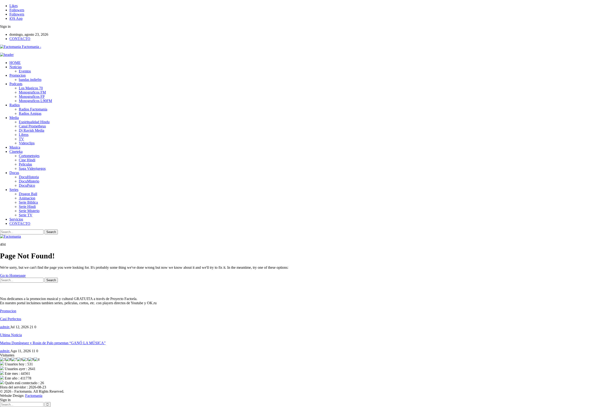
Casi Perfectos (10, 319)
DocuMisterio (29, 181)
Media (14, 118)
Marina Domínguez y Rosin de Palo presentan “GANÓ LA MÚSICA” (53, 343)
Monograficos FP (32, 97)
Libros (23, 135)
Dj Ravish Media (31, 130)
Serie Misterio (29, 211)
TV (21, 139)
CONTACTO (19, 39)
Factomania (33, 396)
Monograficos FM (32, 92)
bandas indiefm (30, 80)
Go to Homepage (13, 275)
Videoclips (27, 143)
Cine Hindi (27, 160)
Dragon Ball (28, 194)
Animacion (27, 198)
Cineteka (16, 152)
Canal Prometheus (32, 126)
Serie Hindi (27, 207)
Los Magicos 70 (31, 88)
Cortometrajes (29, 156)
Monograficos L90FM (35, 101)
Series (13, 190)
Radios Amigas (30, 113)
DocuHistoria (29, 177)
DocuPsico (27, 185)
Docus (14, 173)
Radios (14, 105)
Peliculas (25, 164)
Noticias (15, 67)
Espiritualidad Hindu (34, 122)
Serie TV (25, 215)
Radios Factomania (33, 109)
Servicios (16, 219)
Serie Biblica (28, 202)
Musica (14, 147)
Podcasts (15, 84)
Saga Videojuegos (32, 168)
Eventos (25, 71)
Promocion (17, 75)
